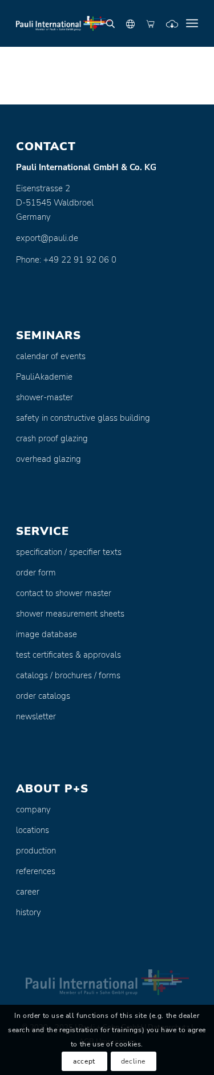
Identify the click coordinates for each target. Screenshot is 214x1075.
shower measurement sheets (70, 613)
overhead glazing (48, 459)
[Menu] (192, 23)
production (36, 850)
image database (46, 634)
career (27, 891)
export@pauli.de (47, 238)
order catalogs (43, 696)
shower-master (44, 397)
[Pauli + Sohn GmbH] (88, 23)
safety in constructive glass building (83, 418)
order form (36, 572)
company (33, 809)
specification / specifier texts (69, 552)
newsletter (36, 716)
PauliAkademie (44, 377)
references (35, 871)
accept (84, 1061)
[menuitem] (192, 23)
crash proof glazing (52, 438)
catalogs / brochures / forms (68, 675)
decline (133, 1061)
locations (32, 830)
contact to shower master (63, 593)
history (28, 912)
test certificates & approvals (68, 655)
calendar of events (51, 356)
